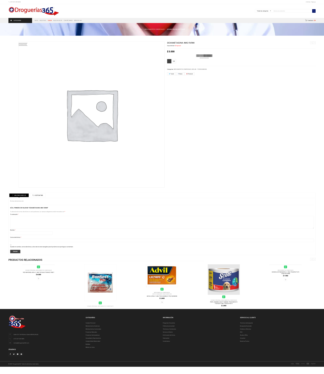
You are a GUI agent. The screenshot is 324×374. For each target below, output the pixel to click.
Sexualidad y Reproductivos (93, 338)
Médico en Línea (90, 347)
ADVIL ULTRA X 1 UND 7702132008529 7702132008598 (162, 296)
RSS (241, 332)
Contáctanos (166, 341)
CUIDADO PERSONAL (30, 270)
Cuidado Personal (90, 323)
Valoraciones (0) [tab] (20, 195)
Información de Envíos (169, 335)
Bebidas (88, 344)
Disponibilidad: (171, 45)
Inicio (140, 29)
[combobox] (263, 11)
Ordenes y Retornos (245, 329)
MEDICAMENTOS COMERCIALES (154, 29)
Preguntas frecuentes (169, 323)
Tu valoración (14, 214)
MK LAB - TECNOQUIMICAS (199, 69)
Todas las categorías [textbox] (262, 11)
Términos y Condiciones (169, 329)
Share (180, 74)
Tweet (172, 74)
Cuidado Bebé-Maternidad (93, 341)
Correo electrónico (15, 237)
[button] (38, 278)
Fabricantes (166, 338)
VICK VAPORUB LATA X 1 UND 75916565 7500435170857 (38, 272)
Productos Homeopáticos (93, 335)
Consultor (242, 338)
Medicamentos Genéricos (93, 326)
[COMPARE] (169, 61)
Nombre (13, 230)
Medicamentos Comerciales (93, 329)
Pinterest (190, 74)
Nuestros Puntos (244, 341)
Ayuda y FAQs (244, 335)
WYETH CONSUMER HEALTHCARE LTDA (162, 294)
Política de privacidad (169, 326)
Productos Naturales (91, 332)
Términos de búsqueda (246, 323)
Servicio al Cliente (168, 332)
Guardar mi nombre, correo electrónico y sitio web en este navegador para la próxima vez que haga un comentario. (41, 246)
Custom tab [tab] (38, 195)
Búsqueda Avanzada (246, 326)
